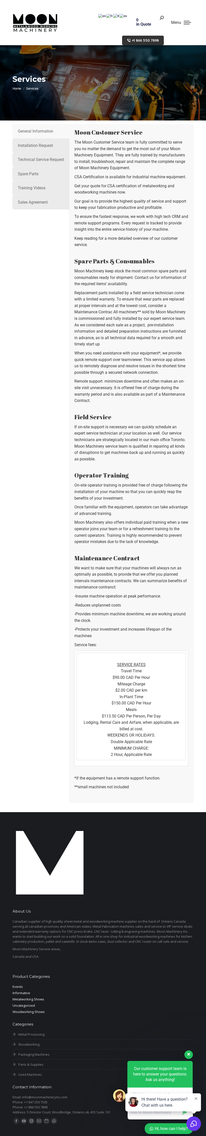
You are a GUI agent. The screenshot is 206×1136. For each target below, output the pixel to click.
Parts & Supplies (30, 1064)
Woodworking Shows (29, 1011)
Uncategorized (24, 1005)
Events (18, 986)
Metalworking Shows (28, 999)
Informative (21, 993)
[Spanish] (124, 16)
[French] (109, 16)
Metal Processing (31, 1034)
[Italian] (116, 16)
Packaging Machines (33, 1054)
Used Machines (30, 1074)
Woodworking (28, 1044)
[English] (102, 16)
